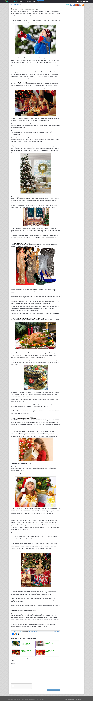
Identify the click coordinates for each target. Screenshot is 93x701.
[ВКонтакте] (13, 634)
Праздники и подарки (33, 631)
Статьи (20, 1)
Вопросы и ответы (27, 1)
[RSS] (83, 4)
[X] (18, 634)
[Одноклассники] (15, 634)
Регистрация (80, 1)
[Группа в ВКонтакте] (71, 4)
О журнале (66, 698)
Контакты (77, 698)
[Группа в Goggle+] (78, 4)
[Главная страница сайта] (11, 1)
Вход (86, 1)
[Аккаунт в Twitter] (80, 4)
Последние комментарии (69, 699)
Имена (34, 1)
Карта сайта (78, 699)
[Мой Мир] (16, 634)
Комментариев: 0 (57, 631)
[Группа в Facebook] (74, 4)
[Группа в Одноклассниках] (76, 4)
